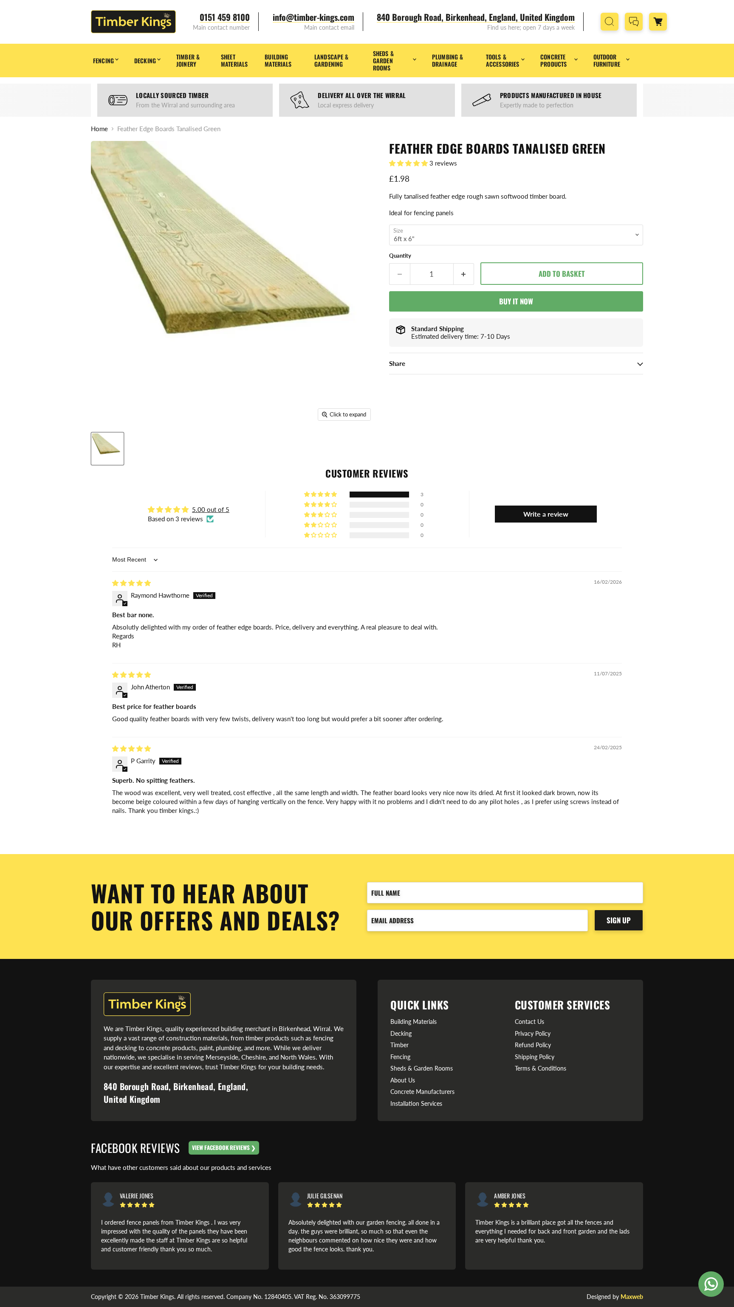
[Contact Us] (634, 22)
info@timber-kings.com (313, 17)
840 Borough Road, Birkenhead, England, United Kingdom (476, 17)
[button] (409, 163)
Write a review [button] (545, 514)
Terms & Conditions (540, 1068)
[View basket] (658, 22)
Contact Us (529, 1021)
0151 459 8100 (225, 17)
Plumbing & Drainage (447, 60)
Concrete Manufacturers (422, 1091)
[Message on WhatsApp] (711, 1284)
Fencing (103, 60)
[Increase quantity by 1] (464, 274)
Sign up (619, 920)
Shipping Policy (534, 1056)
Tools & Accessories (502, 60)
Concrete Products (553, 60)
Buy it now (516, 301)
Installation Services (416, 1103)
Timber (399, 1044)
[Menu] (678, 21)
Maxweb (632, 1296)
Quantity (400, 256)
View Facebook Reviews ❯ (224, 1147)
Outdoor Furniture (606, 60)
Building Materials (278, 60)
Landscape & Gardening (331, 60)
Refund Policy (533, 1044)
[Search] (609, 22)
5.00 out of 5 (210, 509)
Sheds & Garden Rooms (383, 60)
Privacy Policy (532, 1033)
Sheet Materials (234, 60)
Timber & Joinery (188, 60)
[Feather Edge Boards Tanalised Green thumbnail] (107, 449)
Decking (145, 60)
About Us (402, 1080)
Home (99, 128)
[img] (131, 583)
